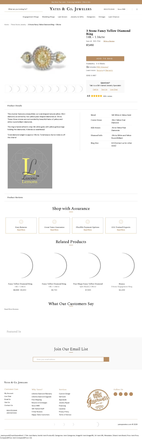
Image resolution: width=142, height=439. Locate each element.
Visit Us (7, 402)
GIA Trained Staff (38, 409)
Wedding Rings (48, 17)
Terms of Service (65, 415)
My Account (8, 393)
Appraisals (63, 400)
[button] (71, 106)
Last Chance (113, 17)
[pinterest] (121, 394)
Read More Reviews (11, 309)
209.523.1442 (12, 413)
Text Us (104, 89)
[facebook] (115, 394)
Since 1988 (36, 406)
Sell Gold (62, 397)
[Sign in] (129, 9)
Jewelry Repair (64, 403)
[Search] (6, 9)
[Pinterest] (106, 75)
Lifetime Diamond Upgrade (41, 397)
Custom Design (64, 394)
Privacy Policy (64, 412)
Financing (62, 406)
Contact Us (8, 405)
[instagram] (126, 394)
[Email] (99, 75)
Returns (100, 70)
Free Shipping (37, 400)
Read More (21, 230)
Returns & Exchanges (39, 403)
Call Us (95, 89)
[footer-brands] (98, 400)
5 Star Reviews (37, 412)
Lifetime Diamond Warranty (42, 394)
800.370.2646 (12, 410)
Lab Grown (62, 17)
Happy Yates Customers (40, 415)
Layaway (62, 409)
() (137, 9)
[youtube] (131, 394)
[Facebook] (102, 75)
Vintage (102, 17)
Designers (91, 17)
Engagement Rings (31, 17)
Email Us (7, 399)
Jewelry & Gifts (77, 17)
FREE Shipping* (103, 67)
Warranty (109, 70)
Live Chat (114, 89)
